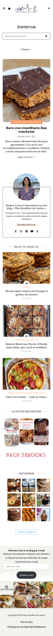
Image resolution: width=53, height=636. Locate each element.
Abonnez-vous (26, 575)
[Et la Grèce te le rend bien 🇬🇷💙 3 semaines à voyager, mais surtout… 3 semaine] (14, 499)
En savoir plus (26, 224)
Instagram (21, 231)
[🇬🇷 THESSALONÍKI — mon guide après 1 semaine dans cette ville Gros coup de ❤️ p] (43, 499)
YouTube (32, 231)
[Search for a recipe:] (26, 36)
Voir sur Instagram (26, 531)
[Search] (46, 36)
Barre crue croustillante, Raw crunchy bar (26, 129)
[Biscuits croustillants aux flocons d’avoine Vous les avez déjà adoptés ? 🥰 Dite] (14, 513)
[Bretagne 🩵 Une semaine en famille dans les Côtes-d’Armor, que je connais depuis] (28, 484)
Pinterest (26, 231)
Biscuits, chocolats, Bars (26, 122)
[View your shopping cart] (9, 8)
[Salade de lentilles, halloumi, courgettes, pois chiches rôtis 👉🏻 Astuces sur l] (28, 499)
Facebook (15, 231)
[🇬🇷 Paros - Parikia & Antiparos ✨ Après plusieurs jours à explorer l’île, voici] (43, 513)
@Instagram (6, 589)
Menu (49, 8)
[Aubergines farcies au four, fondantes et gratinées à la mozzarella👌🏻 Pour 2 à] (14, 484)
